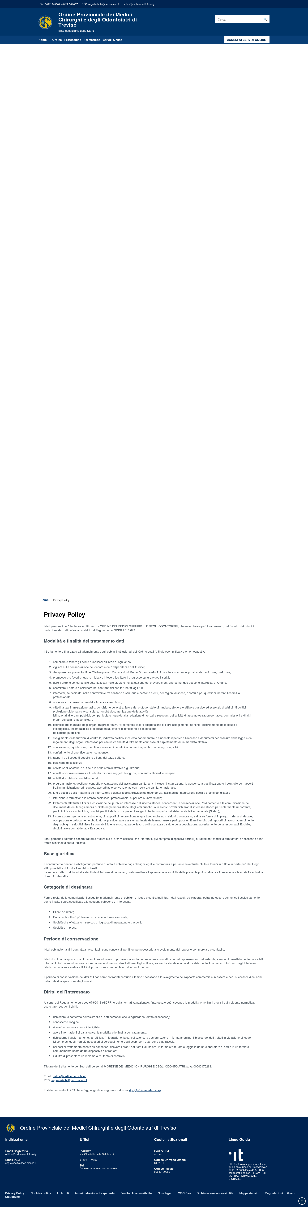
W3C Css (184, 1193)
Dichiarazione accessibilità (215, 1193)
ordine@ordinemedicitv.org (70, 1076)
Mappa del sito (249, 1193)
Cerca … (223, 19)
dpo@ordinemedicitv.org (145, 1090)
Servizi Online (112, 40)
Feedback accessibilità (136, 1193)
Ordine (57, 40)
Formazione (92, 40)
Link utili (63, 1193)
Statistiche (12, 1197)
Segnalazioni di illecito (280, 1193)
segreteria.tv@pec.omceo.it (69, 1080)
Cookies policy (41, 1193)
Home (42, 40)
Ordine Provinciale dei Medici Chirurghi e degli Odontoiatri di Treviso (97, 22)
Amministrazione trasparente (95, 1193)
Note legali (165, 1193)
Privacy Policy (15, 1193)
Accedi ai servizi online (246, 40)
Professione (72, 40)
